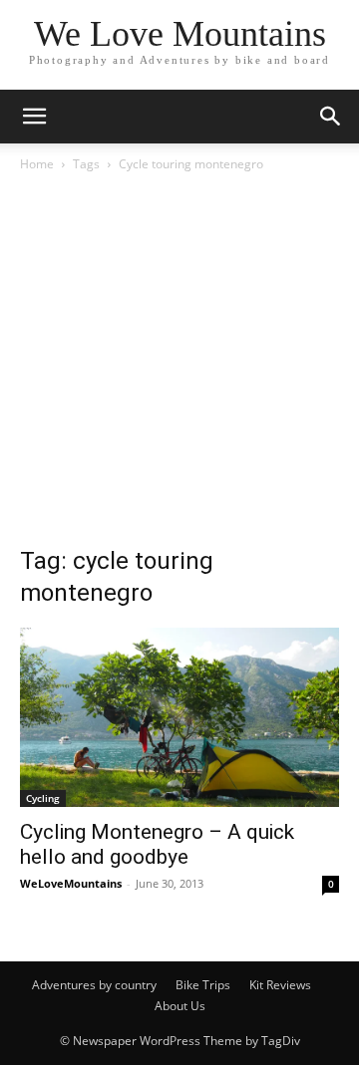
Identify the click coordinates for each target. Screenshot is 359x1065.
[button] (34, 116)
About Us (180, 1005)
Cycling (43, 798)
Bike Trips (203, 984)
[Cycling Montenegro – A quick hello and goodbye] (179, 717)
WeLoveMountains (71, 883)
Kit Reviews (280, 984)
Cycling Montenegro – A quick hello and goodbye (157, 844)
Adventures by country (94, 984)
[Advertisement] (179, 364)
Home (37, 163)
